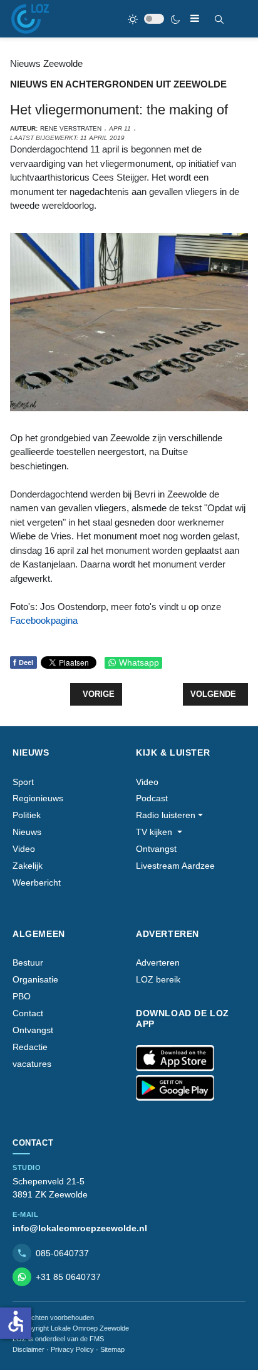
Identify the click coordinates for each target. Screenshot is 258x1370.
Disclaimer (28, 1349)
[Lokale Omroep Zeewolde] (30, 18)
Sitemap (112, 1349)
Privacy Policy (72, 1349)
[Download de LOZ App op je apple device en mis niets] (175, 1058)
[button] (169, 815)
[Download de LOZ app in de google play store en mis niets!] (175, 1088)
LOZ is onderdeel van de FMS (58, 1338)
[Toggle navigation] (194, 18)
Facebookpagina (44, 620)
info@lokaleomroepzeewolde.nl (80, 1228)
